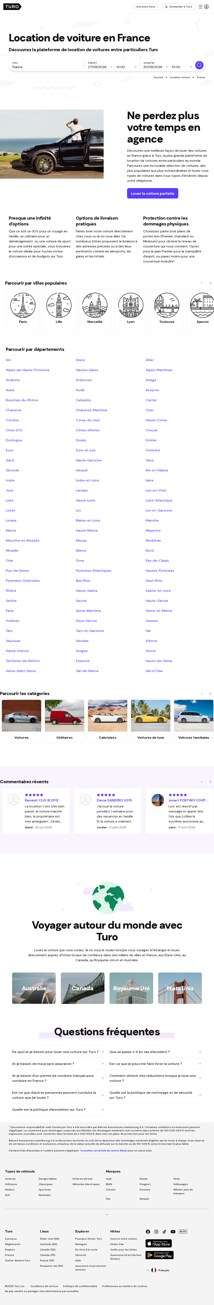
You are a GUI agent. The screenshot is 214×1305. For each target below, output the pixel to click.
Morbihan (153, 540)
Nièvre (81, 550)
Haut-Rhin (154, 580)
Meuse (81, 540)
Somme (152, 621)
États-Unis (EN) (50, 1238)
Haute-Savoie (157, 600)
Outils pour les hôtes (123, 1249)
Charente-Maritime (91, 410)
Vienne (151, 641)
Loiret (10, 510)
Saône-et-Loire (158, 590)
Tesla (176, 1178)
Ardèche (13, 380)
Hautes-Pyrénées (160, 570)
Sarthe (11, 600)
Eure (9, 450)
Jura (9, 490)
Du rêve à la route (86, 1249)
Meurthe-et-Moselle (22, 540)
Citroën (111, 1189)
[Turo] (12, 6)
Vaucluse (13, 641)
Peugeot (145, 1184)
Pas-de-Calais (157, 560)
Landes (82, 490)
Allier (150, 360)
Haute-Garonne (89, 460)
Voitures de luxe (82, 1178)
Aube (10, 390)
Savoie (81, 600)
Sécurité (80, 1255)
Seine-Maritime (88, 610)
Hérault (82, 470)
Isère (150, 480)
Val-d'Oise (154, 671)
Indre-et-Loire (87, 480)
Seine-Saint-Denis (21, 671)
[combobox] (47, 66)
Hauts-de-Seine (159, 661)
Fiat (108, 1198)
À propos (11, 1238)
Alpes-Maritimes (159, 370)
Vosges (82, 651)
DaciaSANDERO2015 (114, 800)
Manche (152, 520)
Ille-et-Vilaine (157, 470)
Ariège (151, 380)
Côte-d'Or (14, 430)
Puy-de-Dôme (17, 570)
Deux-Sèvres (86, 621)
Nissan (144, 1178)
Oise (9, 560)
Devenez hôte (145, 6)
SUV (7, 1195)
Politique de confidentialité (80, 1286)
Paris (9, 610)
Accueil (158, 77)
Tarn (9, 631)
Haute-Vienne (17, 651)
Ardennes (84, 380)
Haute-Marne (87, 530)
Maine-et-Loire (88, 520)
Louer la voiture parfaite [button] (152, 193)
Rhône (11, 590)
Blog (183, 1231)
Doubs (81, 440)
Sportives (45, 1189)
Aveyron (152, 390)
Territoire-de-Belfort (23, 661)
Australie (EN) (48, 1244)
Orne (80, 560)
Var (148, 631)
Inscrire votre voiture (123, 1238)
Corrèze (12, 420)
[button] (203, 6)
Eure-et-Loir (86, 450)
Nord (150, 550)
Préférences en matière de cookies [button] (124, 1286)
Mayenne (153, 530)
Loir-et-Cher (156, 490)
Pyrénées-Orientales (23, 580)
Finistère (153, 450)
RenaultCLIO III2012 (42, 800)
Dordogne (14, 440)
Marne (11, 530)
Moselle (12, 550)
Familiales (45, 1195)
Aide (78, 1260)
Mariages (81, 1244)
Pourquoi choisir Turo (88, 1238)
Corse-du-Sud (88, 420)
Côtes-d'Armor (88, 430)
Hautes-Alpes (87, 370)
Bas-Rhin (83, 580)
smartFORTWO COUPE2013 (189, 800)
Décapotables (48, 1178)
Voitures (10, 1178)
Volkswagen (180, 1184)
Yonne (151, 651)
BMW (109, 1184)
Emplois (10, 1249)
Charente (13, 410)
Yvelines (12, 621)
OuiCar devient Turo (17, 1260)
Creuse (151, 430)
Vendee (82, 641)
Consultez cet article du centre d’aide (103, 1150)
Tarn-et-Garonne (90, 631)
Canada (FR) (47, 1255)
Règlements (12, 1244)
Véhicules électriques (86, 1184)
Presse (9, 1255)
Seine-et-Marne (159, 610)
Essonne (82, 661)
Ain (8, 360)
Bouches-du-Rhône (22, 400)
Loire (10, 500)
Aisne (80, 360)
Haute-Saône (87, 590)
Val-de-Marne (87, 671)
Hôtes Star (117, 1244)
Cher (150, 410)
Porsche (145, 1189)
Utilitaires (11, 1184)
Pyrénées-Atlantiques (94, 570)
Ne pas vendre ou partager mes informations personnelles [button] (42, 1291)
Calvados (83, 400)
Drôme (151, 440)
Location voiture (180, 77)
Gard (10, 460)
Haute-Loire (85, 500)
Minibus (10, 1189)
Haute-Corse (156, 420)
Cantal (151, 400)
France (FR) (47, 1260)
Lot (78, 510)
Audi (108, 1178)
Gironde (12, 470)
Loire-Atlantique (159, 500)
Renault (144, 1198)
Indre (10, 480)
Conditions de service (44, 1286)
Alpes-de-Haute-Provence (28, 370)
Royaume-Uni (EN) (51, 1265)
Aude (80, 390)
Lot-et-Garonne (159, 510)
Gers (149, 460)
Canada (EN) (48, 1249)
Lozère (11, 520)
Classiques (46, 1184)
